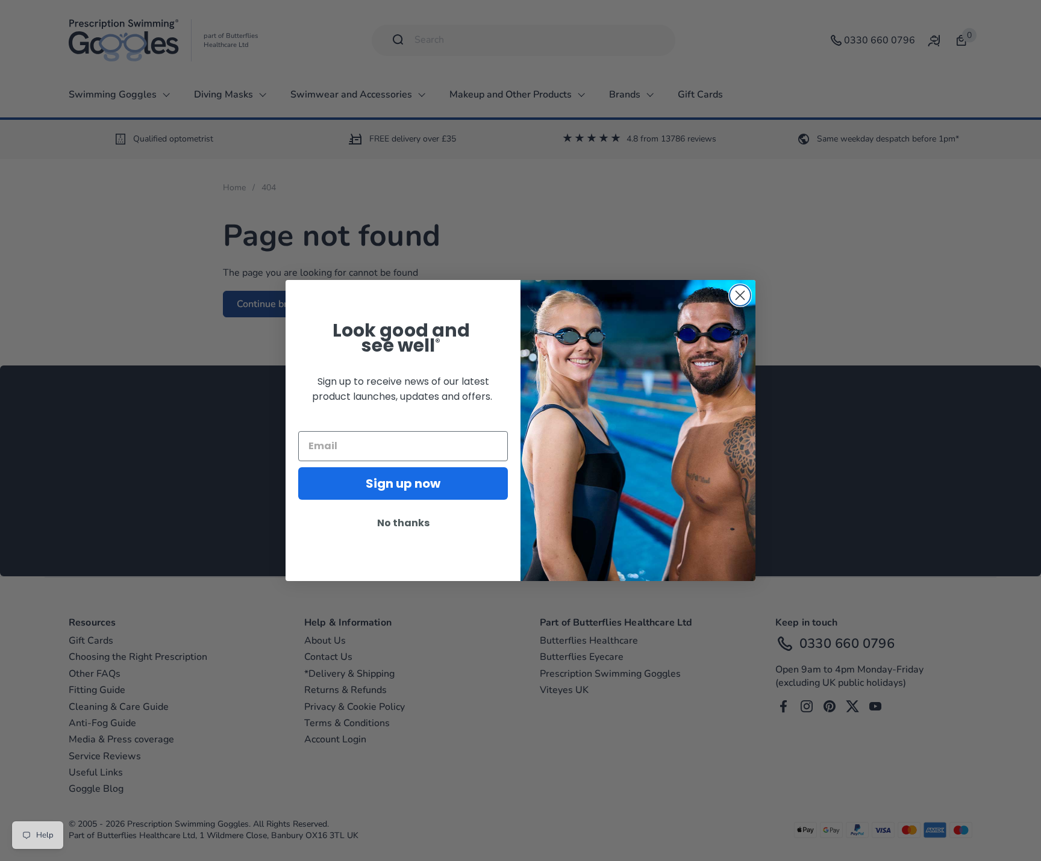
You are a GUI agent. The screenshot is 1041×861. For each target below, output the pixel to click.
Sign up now (403, 483)
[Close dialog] (740, 295)
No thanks (403, 523)
